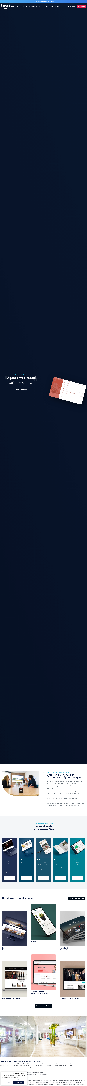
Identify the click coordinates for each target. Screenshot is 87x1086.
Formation (51, 6)
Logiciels (46, 6)
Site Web (19, 6)
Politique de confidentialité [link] (13, 1079)
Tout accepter (19, 1082)
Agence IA (13, 6)
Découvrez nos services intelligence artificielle (43, 1)
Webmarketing (32, 6)
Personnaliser (9, 1082)
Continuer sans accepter (18, 1073)
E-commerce (24, 6)
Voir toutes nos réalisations (76, 898)
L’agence (57, 6)
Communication (39, 6)
